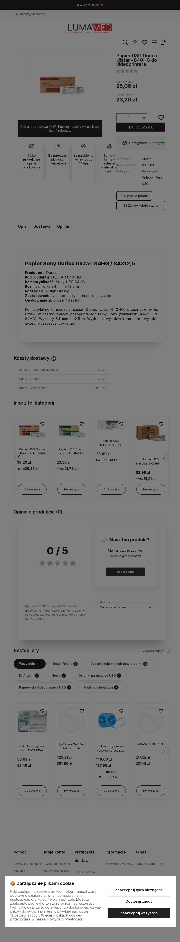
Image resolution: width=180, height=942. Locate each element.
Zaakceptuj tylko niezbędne (139, 890)
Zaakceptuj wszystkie (139, 913)
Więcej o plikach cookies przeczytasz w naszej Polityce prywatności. (46, 917)
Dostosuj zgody (139, 901)
